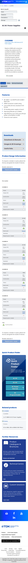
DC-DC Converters (5, 536)
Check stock (23, 203)
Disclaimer (18, 552)
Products (3, 532)
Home (6, 548)
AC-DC (15, 378)
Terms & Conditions (10, 552)
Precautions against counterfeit (13, 553)
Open (26, 1)
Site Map (11, 548)
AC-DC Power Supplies (12, 532)
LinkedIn (14, 517)
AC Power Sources (15, 388)
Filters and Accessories (17, 536)
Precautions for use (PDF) (12, 555)
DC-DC (15, 382)
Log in (15, 548)
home (5, 5)
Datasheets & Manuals (12, 140)
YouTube (21, 513)
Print (6, 513)
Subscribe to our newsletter (10, 541)
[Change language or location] (3, 5)
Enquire (23, 231)
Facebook (14, 513)
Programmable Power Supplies (8, 534)
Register (20, 548)
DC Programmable (15, 394)
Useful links (8, 148)
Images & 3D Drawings (12, 144)
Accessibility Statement (20, 550)
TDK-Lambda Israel (20, 1)
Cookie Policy (11, 550)
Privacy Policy (4, 550)
